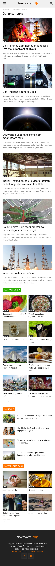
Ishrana (5, 311)
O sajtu (32, 551)
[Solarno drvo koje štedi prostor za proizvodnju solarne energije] (27, 211)
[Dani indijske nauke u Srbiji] (27, 76)
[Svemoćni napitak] (41, 479)
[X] (31, 556)
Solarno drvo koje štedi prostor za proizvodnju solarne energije (23, 228)
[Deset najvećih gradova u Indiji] (15, 383)
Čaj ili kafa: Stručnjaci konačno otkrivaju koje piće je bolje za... (33, 429)
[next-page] (8, 401)
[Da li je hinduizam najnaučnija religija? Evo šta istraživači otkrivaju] (27, 30)
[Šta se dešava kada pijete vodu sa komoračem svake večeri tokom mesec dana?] (9, 455)
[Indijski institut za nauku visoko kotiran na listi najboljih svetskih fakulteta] (27, 165)
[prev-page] (4, 401)
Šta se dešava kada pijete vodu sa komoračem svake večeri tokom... (31, 453)
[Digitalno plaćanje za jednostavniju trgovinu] (15, 502)
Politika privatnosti (19, 551)
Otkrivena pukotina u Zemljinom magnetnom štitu (22, 136)
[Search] (51, 3)
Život (4, 41)
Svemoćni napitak (36, 490)
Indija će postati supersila (18, 273)
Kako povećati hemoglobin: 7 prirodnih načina (14, 315)
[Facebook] (24, 556)
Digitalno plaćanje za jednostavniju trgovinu (11, 514)
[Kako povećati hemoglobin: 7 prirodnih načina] (15, 303)
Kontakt (40, 551)
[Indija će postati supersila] (27, 257)
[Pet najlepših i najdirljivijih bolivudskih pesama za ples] (41, 383)
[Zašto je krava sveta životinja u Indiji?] (41, 329)
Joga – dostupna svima (38, 513)
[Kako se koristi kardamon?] (15, 329)
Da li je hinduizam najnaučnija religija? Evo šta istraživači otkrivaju (26, 47)
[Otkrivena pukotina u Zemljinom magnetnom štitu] (27, 119)
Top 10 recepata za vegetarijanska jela (36, 315)
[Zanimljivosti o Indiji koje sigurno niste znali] (15, 354)
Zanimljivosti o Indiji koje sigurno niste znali (12, 366)
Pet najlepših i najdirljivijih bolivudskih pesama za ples (40, 394)
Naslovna (6, 9)
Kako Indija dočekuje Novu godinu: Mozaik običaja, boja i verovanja (34, 416)
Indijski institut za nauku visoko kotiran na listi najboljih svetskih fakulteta (26, 182)
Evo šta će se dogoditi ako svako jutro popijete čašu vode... (39, 368)
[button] (4, 3)
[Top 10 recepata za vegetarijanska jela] (41, 303)
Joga (4, 487)
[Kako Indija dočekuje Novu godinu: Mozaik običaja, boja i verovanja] (9, 418)
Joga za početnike (10, 490)
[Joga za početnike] (15, 479)
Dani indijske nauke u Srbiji (19, 92)
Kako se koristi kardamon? (13, 339)
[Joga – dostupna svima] (41, 502)
